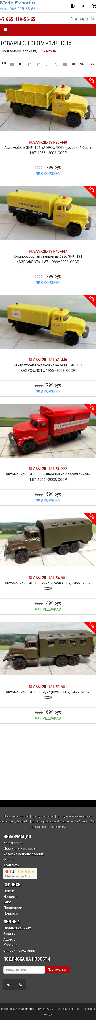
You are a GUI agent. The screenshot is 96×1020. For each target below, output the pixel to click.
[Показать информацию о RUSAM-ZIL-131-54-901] (48, 539)
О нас (7, 860)
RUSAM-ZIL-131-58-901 (48, 687)
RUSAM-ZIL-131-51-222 (48, 469)
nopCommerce (25, 1008)
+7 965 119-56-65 (17, 19)
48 (73, 64)
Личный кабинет (17, 928)
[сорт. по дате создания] (65, 64)
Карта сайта (13, 843)
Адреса (9, 939)
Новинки (10, 913)
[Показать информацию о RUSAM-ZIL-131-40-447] (48, 213)
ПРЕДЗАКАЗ (50, 609)
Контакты (11, 865)
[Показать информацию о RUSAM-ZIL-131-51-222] (48, 431)
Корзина (10, 945)
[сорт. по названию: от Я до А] (38, 64)
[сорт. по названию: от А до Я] (29, 64)
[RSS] (20, 984)
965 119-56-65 (23, 9)
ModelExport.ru (18, 2)
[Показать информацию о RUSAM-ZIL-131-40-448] (48, 322)
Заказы (9, 934)
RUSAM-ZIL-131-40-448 (48, 360)
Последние (12, 908)
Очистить (48, 51)
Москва (4, 8)
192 (91, 64)
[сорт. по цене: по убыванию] (56, 64)
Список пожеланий (19, 950)
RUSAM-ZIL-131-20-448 (48, 142)
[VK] (9, 984)
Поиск (8, 891)
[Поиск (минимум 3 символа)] (92, 18)
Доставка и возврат (20, 848)
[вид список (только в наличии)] (12, 64)
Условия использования (23, 854)
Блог (7, 902)
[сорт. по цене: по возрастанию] (47, 64)
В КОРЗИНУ (50, 174)
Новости (10, 897)
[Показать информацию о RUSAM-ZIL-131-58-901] (48, 648)
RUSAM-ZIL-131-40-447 (48, 251)
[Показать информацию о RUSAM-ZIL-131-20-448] (48, 104)
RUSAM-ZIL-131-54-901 (48, 578)
